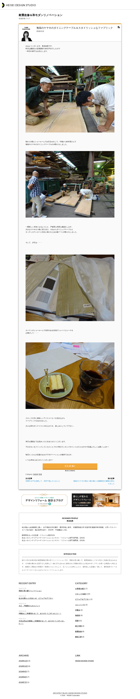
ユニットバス (80, 605)
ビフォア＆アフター (82, 599)
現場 (40, 474)
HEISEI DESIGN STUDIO (84, 661)
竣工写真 (78, 626)
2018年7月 (23, 682)
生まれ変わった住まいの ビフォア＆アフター (36, 598)
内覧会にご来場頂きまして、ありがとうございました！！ (40, 613)
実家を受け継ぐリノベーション (30, 591)
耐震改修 (78, 631)
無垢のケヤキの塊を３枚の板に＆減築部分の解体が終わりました (93, 482)
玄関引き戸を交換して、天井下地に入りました (43, 481)
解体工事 (78, 637)
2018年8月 (23, 677)
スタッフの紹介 (81, 594)
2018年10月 (23, 666)
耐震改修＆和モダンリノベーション (40, 15)
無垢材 (35, 474)
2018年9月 (23, 672)
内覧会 (77, 610)
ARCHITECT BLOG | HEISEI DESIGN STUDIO (70, 693)
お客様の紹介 (80, 589)
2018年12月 (23, 661)
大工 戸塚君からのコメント (29, 606)
